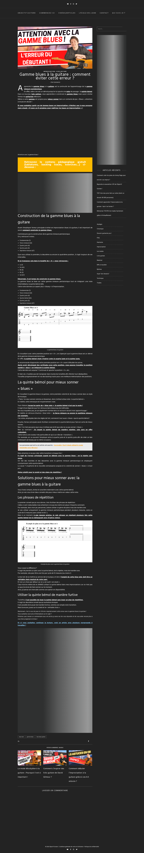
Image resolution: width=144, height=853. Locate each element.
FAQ (98, 238)
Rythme (99, 269)
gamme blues (30, 737)
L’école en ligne (87, 13)
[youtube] (68, 4)
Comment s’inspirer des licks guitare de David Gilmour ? (53, 773)
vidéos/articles (67, 13)
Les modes (100, 251)
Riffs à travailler (102, 265)
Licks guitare (61, 72)
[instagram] (73, 4)
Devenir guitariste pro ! (104, 233)
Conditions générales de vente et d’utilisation (71, 847)
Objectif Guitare (27, 13)
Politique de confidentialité (91, 847)
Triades (99, 283)
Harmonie (100, 242)
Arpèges (99, 224)
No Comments (55, 82)
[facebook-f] (70, 4)
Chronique (100, 229)
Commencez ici (47, 13)
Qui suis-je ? (118, 13)
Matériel (99, 260)
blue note (21, 737)
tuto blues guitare (41, 737)
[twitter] (76, 4)
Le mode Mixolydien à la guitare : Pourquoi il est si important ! (29, 773)
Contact (104, 13)
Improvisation (49, 72)
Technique (100, 278)
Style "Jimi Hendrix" (103, 274)
